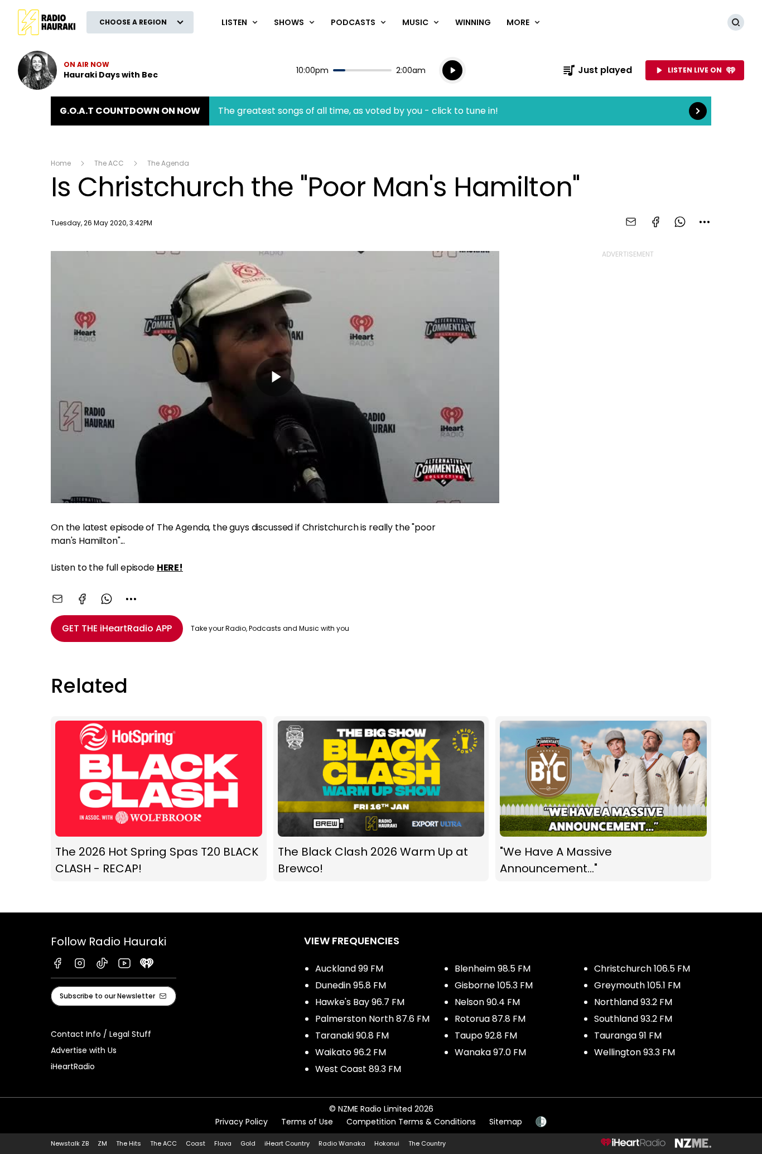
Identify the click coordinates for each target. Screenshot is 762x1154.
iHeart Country (287, 1143)
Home (61, 163)
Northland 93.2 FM (633, 1002)
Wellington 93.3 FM (634, 1052)
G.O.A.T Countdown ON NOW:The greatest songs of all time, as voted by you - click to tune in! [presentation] (381, 110)
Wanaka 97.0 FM (490, 1052)
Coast (195, 1143)
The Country (427, 1143)
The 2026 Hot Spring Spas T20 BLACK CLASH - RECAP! (159, 799)
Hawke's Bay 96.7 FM (359, 1002)
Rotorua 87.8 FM (490, 1018)
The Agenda (168, 163)
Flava (223, 1143)
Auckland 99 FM (349, 968)
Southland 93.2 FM (633, 1018)
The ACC (109, 163)
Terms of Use (307, 1121)
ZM (102, 1143)
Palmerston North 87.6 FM (372, 1018)
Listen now (88, 70)
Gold (247, 1143)
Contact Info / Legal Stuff (101, 1034)
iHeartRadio (73, 1066)
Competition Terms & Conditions (411, 1121)
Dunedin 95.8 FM (350, 985)
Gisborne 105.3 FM (494, 985)
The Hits (128, 1143)
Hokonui (386, 1143)
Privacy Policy (241, 1121)
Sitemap (505, 1121)
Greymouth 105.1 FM (637, 985)
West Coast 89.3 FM (358, 1069)
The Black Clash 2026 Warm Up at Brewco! (381, 799)
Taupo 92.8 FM (486, 1035)
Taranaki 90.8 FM (352, 1035)
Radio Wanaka (342, 1143)
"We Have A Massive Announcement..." (603, 799)
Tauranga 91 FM (628, 1035)
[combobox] (704, 222)
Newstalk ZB (70, 1143)
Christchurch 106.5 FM (642, 968)
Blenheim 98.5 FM (492, 968)
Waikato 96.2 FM (350, 1052)
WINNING (473, 22)
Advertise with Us (84, 1050)
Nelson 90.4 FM (487, 1002)
